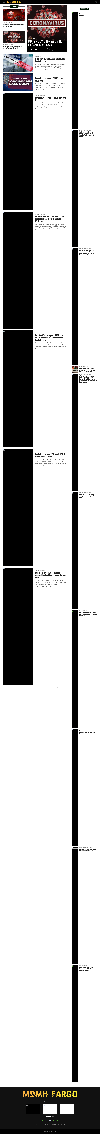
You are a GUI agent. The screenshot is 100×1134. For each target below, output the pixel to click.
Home (36, 1124)
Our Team (54, 1124)
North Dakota (40, 2)
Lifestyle (76, 2)
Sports (70, 2)
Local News (31, 2)
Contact (41, 1124)
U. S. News (48, 2)
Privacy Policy (61, 1124)
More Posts (35, 689)
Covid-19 (64, 2)
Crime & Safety (55, 2)
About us (47, 1124)
